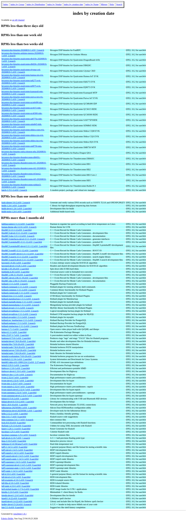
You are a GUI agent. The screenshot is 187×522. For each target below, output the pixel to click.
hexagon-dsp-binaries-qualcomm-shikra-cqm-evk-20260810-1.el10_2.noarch (23, 131)
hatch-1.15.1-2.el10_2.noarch (14, 190)
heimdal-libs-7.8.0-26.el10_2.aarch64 (18, 344)
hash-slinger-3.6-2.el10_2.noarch (16, 202)
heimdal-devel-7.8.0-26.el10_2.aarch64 (18, 341)
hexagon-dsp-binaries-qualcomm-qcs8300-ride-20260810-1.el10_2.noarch (22, 114)
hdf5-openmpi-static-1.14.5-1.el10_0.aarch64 (21, 468)
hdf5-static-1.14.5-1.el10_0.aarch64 (17, 471)
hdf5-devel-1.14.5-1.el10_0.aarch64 (17, 450)
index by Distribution (36, 4)
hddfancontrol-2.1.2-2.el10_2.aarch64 (18, 224)
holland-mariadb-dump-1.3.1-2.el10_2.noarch (21, 302)
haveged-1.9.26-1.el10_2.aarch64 (16, 263)
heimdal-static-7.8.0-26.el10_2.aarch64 (18, 353)
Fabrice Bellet (7, 518)
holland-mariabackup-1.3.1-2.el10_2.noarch (20, 299)
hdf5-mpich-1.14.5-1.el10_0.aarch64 (17, 453)
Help (112, 4)
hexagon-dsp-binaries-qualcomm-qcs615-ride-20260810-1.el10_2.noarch (21, 109)
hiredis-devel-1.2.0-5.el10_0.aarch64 (17, 495)
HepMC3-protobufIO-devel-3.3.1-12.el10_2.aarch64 (24, 246)
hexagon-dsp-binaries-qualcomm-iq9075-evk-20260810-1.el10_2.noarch (21, 87)
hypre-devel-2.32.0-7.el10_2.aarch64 (18, 380)
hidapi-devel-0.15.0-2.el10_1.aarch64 (18, 402)
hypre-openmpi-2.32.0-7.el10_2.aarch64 (19, 392)
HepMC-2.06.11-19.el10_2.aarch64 (17, 275)
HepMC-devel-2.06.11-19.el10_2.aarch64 (20, 278)
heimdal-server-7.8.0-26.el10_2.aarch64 (19, 350)
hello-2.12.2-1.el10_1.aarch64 (15, 414)
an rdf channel (18, 20)
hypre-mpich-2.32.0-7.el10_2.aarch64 (18, 386)
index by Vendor (54, 4)
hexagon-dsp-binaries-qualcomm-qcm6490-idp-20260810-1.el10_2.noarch (22, 103)
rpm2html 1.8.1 (20, 514)
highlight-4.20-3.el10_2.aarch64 (15, 272)
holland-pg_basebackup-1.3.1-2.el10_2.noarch (22, 320)
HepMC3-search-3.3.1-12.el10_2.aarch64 (20, 257)
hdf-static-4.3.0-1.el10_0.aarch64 (16, 486)
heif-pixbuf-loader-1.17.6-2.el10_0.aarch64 (20, 489)
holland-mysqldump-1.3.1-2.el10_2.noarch (20, 311)
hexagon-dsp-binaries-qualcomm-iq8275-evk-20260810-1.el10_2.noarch (21, 81)
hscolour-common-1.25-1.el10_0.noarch (19, 435)
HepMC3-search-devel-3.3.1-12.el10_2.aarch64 (22, 260)
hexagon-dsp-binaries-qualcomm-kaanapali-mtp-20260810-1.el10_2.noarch (22, 92)
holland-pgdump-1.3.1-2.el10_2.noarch (18, 323)
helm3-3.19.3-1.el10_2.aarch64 (15, 365)
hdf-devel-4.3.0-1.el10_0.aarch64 (16, 477)
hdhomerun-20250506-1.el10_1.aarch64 (19, 408)
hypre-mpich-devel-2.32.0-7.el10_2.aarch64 (21, 389)
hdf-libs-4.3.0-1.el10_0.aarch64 (15, 483)
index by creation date (73, 4)
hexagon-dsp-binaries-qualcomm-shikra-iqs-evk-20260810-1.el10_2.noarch (22, 142)
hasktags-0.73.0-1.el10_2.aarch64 (16, 338)
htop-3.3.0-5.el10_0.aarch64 (14, 441)
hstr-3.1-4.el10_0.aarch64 (13, 507)
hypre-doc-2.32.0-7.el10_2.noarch (16, 383)
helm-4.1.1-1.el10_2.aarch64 (14, 332)
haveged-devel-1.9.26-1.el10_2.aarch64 (19, 266)
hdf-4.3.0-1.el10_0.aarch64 (13, 474)
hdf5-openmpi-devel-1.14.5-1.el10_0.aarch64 (21, 465)
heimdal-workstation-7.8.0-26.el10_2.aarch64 (21, 356)
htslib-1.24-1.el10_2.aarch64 (14, 205)
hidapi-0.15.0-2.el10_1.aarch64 (15, 399)
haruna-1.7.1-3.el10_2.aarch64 (15, 329)
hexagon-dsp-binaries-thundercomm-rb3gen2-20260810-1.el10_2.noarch (21, 175)
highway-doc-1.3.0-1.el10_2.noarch (17, 374)
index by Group (17, 4)
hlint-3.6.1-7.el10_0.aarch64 (14, 417)
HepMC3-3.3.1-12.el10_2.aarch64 (16, 230)
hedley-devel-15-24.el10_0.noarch (16, 504)
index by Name (92, 4)
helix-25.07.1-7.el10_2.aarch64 (15, 335)
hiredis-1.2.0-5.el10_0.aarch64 (15, 492)
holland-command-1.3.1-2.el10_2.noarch (19, 287)
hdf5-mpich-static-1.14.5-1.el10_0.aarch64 (20, 459)
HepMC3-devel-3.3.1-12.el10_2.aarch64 (19, 233)
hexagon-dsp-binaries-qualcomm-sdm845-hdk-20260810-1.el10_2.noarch (22, 125)
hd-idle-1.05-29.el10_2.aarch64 (15, 269)
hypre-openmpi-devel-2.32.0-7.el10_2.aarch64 (22, 396)
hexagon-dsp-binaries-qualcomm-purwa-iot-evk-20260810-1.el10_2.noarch (22, 98)
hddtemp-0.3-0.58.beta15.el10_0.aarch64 (19, 444)
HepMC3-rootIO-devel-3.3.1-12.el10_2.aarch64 (22, 254)
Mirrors (104, 4)
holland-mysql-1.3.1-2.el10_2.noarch (18, 308)
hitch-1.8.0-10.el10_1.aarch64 (15, 405)
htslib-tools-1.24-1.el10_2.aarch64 (16, 211)
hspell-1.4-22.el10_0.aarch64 (14, 498)
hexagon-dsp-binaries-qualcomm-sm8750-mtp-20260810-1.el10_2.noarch (22, 147)
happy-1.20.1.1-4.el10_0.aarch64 (16, 429)
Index (5, 4)
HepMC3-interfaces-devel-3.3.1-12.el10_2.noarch (23, 239)
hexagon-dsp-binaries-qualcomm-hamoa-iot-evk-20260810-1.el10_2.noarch (23, 76)
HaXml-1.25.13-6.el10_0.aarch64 (16, 426)
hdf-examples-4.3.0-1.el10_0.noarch (17, 480)
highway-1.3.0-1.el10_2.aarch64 (16, 368)
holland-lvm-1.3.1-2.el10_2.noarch (17, 296)
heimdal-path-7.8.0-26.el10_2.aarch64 (18, 347)
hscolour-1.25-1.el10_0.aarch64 (15, 432)
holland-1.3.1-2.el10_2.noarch (15, 284)
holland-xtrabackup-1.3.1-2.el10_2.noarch (20, 326)
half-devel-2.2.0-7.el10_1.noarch (16, 438)
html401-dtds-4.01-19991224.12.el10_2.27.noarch (23, 362)
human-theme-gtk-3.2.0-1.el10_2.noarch (19, 227)
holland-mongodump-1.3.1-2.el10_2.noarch (20, 305)
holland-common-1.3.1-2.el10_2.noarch (19, 290)
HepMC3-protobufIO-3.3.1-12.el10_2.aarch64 (22, 242)
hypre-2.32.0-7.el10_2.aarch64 (15, 377)
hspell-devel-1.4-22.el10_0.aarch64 (17, 501)
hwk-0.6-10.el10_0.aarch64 (13, 423)
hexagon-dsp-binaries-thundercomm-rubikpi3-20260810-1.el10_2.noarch (21, 186)
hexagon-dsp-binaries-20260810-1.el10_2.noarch (23, 50)
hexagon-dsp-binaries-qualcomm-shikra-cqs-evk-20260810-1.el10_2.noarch (23, 136)
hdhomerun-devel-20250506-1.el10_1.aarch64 (22, 411)
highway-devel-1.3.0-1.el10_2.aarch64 (18, 371)
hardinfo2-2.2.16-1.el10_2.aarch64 (17, 359)
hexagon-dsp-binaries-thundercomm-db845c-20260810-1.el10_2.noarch (21, 158)
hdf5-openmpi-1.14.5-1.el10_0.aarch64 (18, 462)
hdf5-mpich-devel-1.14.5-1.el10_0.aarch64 (20, 456)
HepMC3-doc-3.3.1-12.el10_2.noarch (18, 236)
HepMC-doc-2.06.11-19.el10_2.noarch (18, 281)
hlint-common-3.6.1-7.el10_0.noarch (17, 420)
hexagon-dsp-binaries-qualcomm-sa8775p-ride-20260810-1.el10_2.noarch (22, 120)
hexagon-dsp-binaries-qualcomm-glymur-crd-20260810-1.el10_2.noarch (21, 70)
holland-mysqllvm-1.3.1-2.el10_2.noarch (19, 314)
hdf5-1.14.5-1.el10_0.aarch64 (14, 447)
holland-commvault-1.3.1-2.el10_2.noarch (20, 293)
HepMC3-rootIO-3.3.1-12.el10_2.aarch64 (20, 250)
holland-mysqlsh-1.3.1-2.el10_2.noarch (18, 317)
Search (119, 4)
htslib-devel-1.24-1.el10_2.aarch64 (17, 208)
